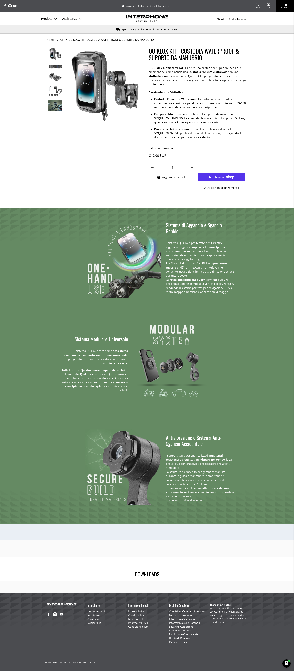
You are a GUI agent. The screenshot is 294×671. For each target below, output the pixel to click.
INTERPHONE (59, 662)
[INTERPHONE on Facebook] (5, 6)
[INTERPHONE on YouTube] (15, 6)
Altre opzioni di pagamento (221, 188)
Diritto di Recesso (179, 638)
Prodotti (47, 18)
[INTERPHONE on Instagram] (10, 6)
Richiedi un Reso (178, 642)
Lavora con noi (96, 611)
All (61, 39)
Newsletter (131, 6)
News (221, 18)
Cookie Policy (136, 615)
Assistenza (69, 18)
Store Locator (238, 18)
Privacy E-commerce (181, 630)
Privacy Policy (136, 611)
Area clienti (93, 619)
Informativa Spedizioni (182, 619)
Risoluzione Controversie (183, 634)
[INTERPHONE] (147, 18)
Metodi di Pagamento (181, 615)
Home (50, 39)
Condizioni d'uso (138, 626)
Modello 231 (135, 619)
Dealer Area (163, 6)
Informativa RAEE (138, 622)
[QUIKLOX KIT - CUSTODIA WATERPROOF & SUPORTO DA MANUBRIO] (105, 85)
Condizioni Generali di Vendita (187, 611)
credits (91, 662)
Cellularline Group (146, 6)
